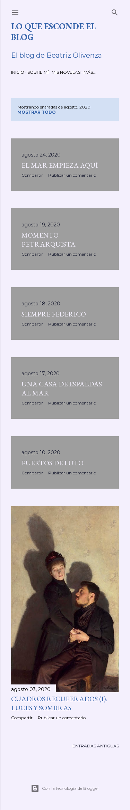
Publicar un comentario (72, 175)
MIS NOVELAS (66, 72)
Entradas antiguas (95, 745)
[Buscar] (115, 11)
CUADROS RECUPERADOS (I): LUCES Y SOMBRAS (59, 703)
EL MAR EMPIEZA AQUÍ (59, 165)
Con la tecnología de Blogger (70, 788)
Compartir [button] (32, 175)
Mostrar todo (36, 112)
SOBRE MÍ (38, 72)
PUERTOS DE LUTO (52, 462)
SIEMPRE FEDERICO (53, 314)
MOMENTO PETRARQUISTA (48, 240)
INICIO (17, 72)
